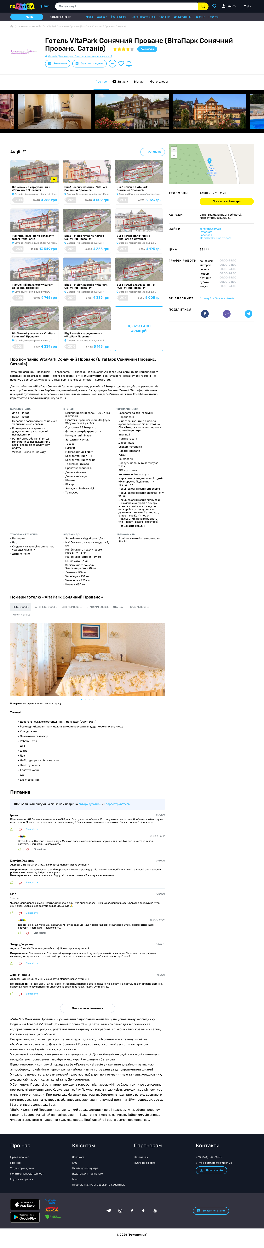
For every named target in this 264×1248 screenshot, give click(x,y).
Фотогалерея (159, 81)
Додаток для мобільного (87, 1173)
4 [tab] (95, 699)
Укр (246, 6)
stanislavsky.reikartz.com (215, 238)
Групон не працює (22, 1179)
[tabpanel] (87, 659)
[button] (209, 161)
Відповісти (32, 829)
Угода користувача (22, 1168)
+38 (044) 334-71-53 (208, 1157)
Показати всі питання (87, 1008)
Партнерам (141, 1157)
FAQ (74, 1162)
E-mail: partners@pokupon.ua (214, 1162)
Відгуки (139, 81)
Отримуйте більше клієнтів (217, 298)
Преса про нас (19, 1157)
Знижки (122, 81)
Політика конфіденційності (27, 1173)
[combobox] (126, 6)
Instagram (206, 232)
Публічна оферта (145, 1162)
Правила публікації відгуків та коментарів (98, 1184)
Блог (75, 1179)
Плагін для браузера (85, 1168)
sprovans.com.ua (210, 228)
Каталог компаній (60, 16)
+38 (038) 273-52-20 (213, 193)
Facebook (206, 235)
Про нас (101, 81)
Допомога (78, 1157)
